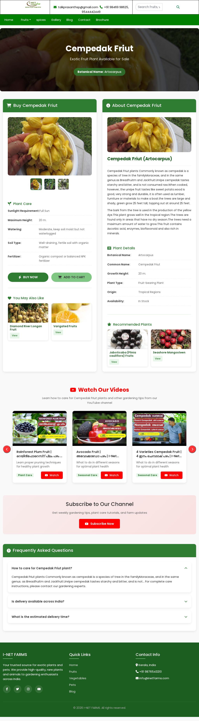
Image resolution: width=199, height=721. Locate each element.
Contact (83, 20)
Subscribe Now (102, 528)
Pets (72, 689)
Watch (54, 479)
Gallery (55, 20)
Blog (68, 20)
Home (10, 20)
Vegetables (77, 682)
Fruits (73, 676)
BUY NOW (30, 277)
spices (40, 20)
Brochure (101, 20)
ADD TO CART (74, 277)
